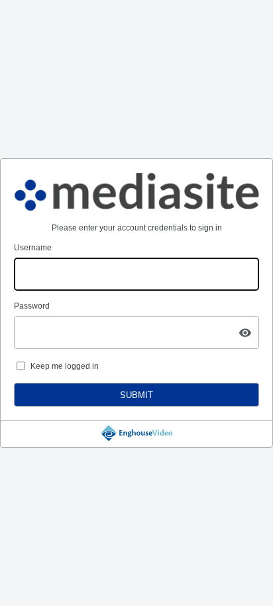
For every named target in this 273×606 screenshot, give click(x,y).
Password (32, 306)
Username (33, 247)
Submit (136, 395)
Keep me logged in (64, 366)
